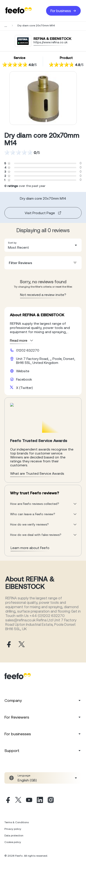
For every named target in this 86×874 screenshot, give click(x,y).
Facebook (24, 379)
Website (22, 371)
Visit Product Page (40, 213)
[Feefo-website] (18, 10)
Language (24, 775)
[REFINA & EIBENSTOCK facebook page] (8, 644)
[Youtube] (29, 800)
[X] (18, 800)
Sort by (12, 242)
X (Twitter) (24, 388)
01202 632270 (27, 350)
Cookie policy (12, 842)
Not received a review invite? (43, 295)
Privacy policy (12, 828)
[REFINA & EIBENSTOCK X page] (22, 644)
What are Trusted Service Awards (37, 473)
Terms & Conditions (16, 822)
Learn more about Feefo (30, 548)
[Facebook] (7, 800)
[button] (43, 245)
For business (60, 11)
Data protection (13, 835)
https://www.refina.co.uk (50, 42)
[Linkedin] (40, 800)
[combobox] (43, 245)
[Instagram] (51, 800)
